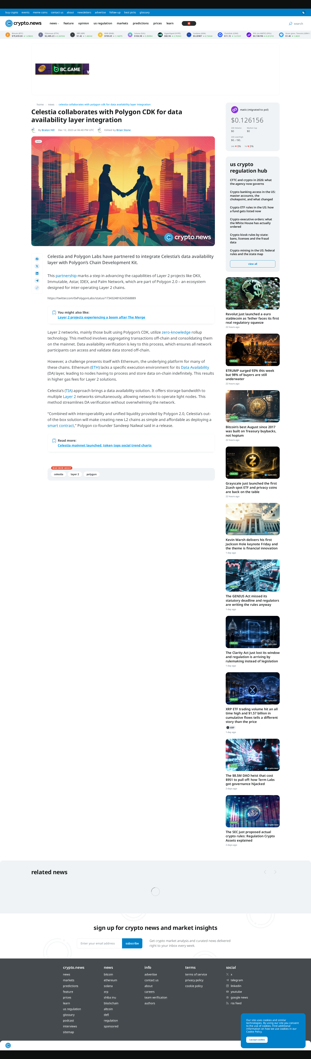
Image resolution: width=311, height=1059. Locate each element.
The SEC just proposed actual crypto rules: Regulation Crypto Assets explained (250, 836)
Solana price (140, 35)
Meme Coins (40, 12)
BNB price (110, 35)
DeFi (106, 1015)
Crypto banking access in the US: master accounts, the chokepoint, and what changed (252, 195)
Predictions (141, 23)
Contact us (57, 12)
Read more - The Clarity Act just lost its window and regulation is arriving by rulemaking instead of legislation (253, 632)
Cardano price (199, 35)
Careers (150, 992)
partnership (66, 275)
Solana (108, 986)
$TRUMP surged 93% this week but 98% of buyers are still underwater (250, 374)
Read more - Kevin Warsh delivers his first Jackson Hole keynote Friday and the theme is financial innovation (253, 519)
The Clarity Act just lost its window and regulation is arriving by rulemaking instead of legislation (253, 656)
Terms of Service (196, 974)
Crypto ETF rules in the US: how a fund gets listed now (252, 209)
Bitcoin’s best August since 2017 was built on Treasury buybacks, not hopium (251, 431)
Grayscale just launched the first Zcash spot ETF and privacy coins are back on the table (251, 487)
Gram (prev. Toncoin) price (294, 35)
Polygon (92, 474)
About (70, 12)
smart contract (61, 425)
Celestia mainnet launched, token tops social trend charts (105, 445)
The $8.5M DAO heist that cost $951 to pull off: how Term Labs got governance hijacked (250, 779)
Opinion (83, 23)
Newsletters (84, 12)
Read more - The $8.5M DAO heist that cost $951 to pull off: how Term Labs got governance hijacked (253, 755)
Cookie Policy (194, 986)
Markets (122, 23)
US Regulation (103, 23)
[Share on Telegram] (37, 280)
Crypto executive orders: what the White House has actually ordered (251, 223)
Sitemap (68, 1032)
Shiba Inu (110, 997)
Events (25, 12)
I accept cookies (257, 1039)
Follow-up (115, 12)
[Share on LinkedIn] (37, 273)
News (53, 23)
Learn (170, 23)
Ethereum (110, 980)
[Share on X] (37, 266)
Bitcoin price (19, 35)
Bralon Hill (48, 130)
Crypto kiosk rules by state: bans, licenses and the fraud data (249, 238)
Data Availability (195, 367)
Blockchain (111, 1003)
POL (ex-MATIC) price (260, 35)
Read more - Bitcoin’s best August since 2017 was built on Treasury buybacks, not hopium (253, 406)
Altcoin (108, 1009)
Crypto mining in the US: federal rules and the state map (252, 252)
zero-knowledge (176, 332)
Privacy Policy (194, 980)
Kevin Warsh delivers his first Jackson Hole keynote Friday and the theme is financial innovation (252, 544)
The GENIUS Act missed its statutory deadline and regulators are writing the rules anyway (252, 600)
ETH (95, 367)
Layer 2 (69, 396)
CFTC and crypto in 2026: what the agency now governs (251, 182)
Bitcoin (108, 974)
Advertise (100, 12)
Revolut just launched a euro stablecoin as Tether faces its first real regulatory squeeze (252, 318)
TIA (68, 390)
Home (40, 104)
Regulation (111, 1020)
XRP (231, 727)
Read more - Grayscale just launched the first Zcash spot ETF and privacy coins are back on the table (253, 463)
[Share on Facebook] (37, 259)
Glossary (145, 12)
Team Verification (156, 997)
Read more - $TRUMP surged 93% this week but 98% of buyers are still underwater (253, 350)
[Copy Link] (37, 288)
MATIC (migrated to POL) (254, 109)
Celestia (58, 474)
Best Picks (130, 12)
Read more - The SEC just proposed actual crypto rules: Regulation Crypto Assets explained (253, 811)
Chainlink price (229, 35)
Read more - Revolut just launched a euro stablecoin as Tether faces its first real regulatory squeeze (253, 293)
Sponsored (111, 1026)
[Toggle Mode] (304, 12)
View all (252, 264)
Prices (157, 23)
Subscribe (132, 943)
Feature (69, 23)
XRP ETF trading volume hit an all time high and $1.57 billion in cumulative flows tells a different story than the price (252, 715)
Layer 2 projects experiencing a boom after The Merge (101, 317)
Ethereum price (51, 35)
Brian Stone (123, 130)
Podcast (68, 1020)
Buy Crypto (11, 12)
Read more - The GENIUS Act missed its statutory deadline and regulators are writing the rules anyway (253, 575)
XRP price (81, 35)
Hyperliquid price (169, 35)
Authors (150, 1003)
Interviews (70, 1026)
